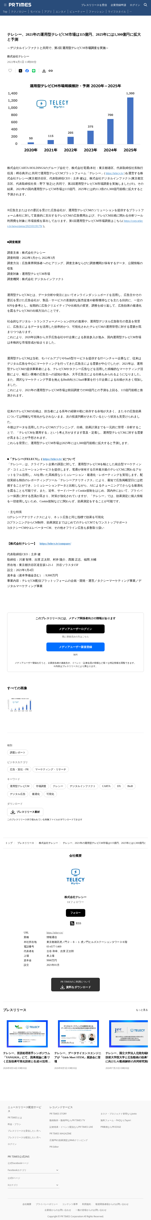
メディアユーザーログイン (75, 628)
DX (119, 786)
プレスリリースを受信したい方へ (24, 1130)
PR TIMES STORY (58, 1113)
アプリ (48, 11)
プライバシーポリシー (47, 1204)
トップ (9, 843)
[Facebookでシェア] (27, 71)
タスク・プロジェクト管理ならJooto (119, 1113)
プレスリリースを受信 (94, 5)
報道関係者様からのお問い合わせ (112, 1204)
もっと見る (142, 1009)
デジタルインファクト (83, 786)
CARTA (106, 786)
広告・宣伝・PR (19, 769)
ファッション (96, 11)
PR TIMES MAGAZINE (60, 1133)
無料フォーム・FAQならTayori (116, 1120)
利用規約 (86, 1204)
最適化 (36, 794)
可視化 (50, 794)
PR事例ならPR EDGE (111, 1126)
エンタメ (61, 11)
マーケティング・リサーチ (50, 769)
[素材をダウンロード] (44, 71)
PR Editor (54, 1146)
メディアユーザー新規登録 (75, 646)
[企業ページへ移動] (75, 877)
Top (5, 11)
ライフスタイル (117, 11)
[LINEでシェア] (34, 71)
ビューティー (77, 11)
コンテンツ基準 (70, 1204)
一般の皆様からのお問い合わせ (91, 1210)
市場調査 (41, 786)
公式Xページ (14, 1178)
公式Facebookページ (18, 1163)
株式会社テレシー (48, 843)
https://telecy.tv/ (115, 173)
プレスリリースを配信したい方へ (24, 1137)
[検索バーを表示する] (145, 4)
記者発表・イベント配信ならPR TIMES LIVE (71, 1126)
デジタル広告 (17, 794)
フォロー (75, 912)
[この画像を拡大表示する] (20, 704)
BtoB (130, 786)
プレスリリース (25, 843)
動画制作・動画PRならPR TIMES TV (67, 1120)
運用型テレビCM (19, 786)
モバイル (35, 11)
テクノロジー (19, 11)
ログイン (135, 5)
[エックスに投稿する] (20, 71)
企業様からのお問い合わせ (58, 1210)
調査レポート (17, 752)
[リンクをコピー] (51, 71)
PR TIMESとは (15, 1117)
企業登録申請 (118, 5)
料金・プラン (14, 1124)
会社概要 (26, 1204)
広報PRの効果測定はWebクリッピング (69, 1140)
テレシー (58, 786)
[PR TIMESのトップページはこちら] (20, 5)
